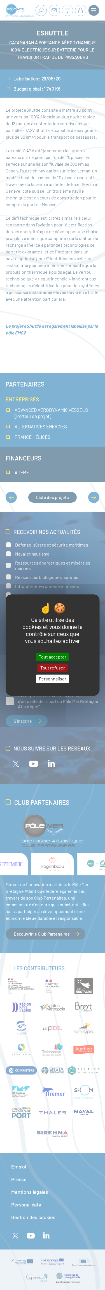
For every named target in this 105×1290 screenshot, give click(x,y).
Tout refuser (52, 667)
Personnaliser (52, 679)
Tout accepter (52, 656)
